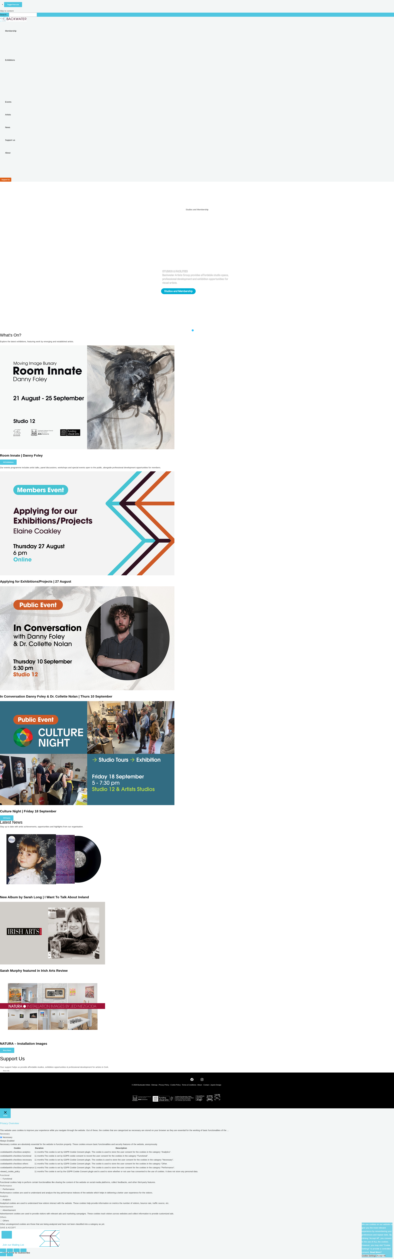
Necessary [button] (5, 1134)
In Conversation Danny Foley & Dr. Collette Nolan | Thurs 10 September (56, 696)
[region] (197, 257)
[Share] (17, 1250)
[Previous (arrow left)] (3, 1254)
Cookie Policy (175, 1085)
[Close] (7, 1235)
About (199, 1085)
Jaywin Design (215, 1085)
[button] (17, 31)
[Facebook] (192, 1080)
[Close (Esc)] (23, 1250)
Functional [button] (4, 1175)
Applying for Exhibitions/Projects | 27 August (35, 581)
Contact (206, 1085)
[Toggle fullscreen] (10, 1250)
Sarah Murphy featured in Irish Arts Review (34, 970)
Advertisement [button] (6, 1207)
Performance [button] (6, 1186)
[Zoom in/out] (3, 1250)
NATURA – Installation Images (23, 1043)
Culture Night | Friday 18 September (28, 811)
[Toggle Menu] (22, 39)
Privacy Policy (164, 1085)
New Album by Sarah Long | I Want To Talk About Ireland (44, 897)
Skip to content (7, 11)
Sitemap (154, 1085)
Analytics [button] (4, 1196)
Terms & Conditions (189, 1085)
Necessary (7, 1137)
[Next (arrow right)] (10, 1254)
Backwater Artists (143, 1085)
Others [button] (3, 1217)
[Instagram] (202, 1080)
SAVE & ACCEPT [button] (8, 1227)
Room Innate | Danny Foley (21, 455)
